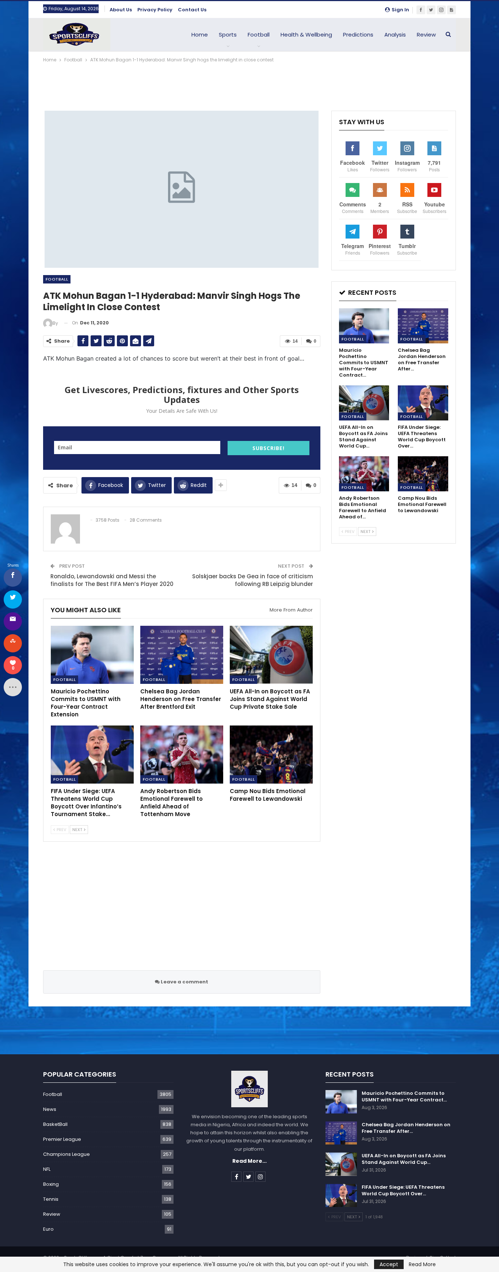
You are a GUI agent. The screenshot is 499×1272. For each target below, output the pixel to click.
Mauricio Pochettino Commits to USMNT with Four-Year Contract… (404, 1096)
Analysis (395, 34)
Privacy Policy (154, 9)
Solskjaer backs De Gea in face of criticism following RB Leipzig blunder (252, 580)
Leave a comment (184, 981)
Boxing (51, 1184)
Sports (228, 34)
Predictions (358, 34)
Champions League (66, 1154)
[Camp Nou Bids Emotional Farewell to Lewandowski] (271, 755)
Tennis (50, 1199)
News (49, 1109)
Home (199, 34)
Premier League (62, 1139)
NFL (46, 1169)
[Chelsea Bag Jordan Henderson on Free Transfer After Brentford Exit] (181, 655)
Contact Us (192, 9)
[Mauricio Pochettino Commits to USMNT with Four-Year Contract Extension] (92, 655)
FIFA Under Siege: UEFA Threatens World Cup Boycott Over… (403, 1190)
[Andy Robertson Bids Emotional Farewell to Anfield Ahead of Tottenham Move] (181, 755)
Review (426, 34)
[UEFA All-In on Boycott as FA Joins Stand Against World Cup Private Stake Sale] (271, 655)
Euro (48, 1229)
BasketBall (55, 1124)
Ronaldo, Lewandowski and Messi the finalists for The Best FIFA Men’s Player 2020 (112, 580)
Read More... (249, 1161)
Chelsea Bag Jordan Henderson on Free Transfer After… (406, 1128)
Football (259, 34)
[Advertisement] (249, 84)
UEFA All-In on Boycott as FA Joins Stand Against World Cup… (404, 1159)
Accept (389, 1264)
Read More (422, 1264)
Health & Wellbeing (306, 34)
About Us (121, 9)
